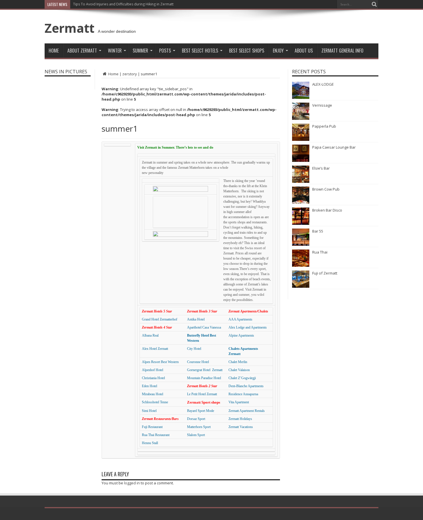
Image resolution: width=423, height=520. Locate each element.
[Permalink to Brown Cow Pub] (300, 202)
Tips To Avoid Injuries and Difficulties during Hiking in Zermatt (123, 4)
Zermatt (69, 28)
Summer (140, 50)
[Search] (374, 4)
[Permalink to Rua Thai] (300, 265)
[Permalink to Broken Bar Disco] (300, 223)
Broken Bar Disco (327, 210)
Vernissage (322, 105)
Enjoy (278, 50)
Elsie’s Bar (321, 168)
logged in (132, 483)
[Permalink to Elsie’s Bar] (300, 181)
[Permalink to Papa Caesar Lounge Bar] (300, 160)
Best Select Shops (246, 50)
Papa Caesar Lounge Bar (334, 147)
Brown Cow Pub (326, 189)
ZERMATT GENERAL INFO (342, 50)
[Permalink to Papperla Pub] (300, 139)
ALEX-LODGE (323, 84)
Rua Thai (319, 252)
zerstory (129, 73)
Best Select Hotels (200, 50)
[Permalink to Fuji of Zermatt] (300, 286)
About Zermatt (82, 50)
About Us (304, 50)
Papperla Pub (324, 126)
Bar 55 (317, 231)
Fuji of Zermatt (324, 273)
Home (54, 50)
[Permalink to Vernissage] (300, 118)
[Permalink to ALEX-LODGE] (300, 97)
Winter (115, 50)
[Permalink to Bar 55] (300, 244)
